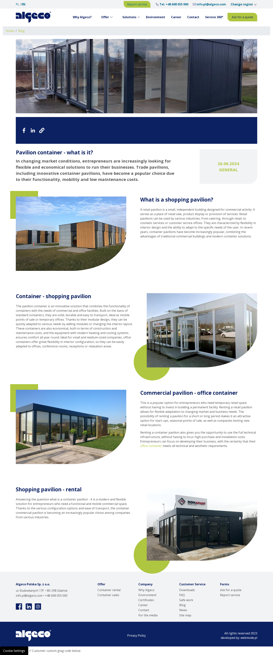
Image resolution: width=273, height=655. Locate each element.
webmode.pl (248, 638)
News (183, 610)
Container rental (109, 590)
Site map (185, 615)
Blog (21, 31)
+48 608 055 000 (177, 4)
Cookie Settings (14, 651)
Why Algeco (146, 590)
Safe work (186, 600)
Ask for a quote (242, 17)
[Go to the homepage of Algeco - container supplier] (33, 17)
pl (17, 4)
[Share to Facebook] (24, 130)
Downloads (187, 590)
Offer (105, 17)
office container (151, 446)
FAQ (182, 595)
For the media (147, 615)
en (23, 4)
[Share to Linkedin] (33, 130)
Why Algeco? (82, 17)
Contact (193, 17)
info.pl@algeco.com (211, 4)
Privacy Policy (136, 635)
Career (176, 17)
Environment (155, 17)
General (228, 169)
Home (10, 31)
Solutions (129, 17)
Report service (137, 4)
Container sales (108, 595)
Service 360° (214, 17)
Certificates (146, 600)
